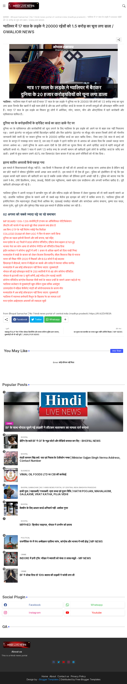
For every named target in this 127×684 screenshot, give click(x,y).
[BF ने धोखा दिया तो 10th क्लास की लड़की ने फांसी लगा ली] (11, 576)
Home (45, 676)
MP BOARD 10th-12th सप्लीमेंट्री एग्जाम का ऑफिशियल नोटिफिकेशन (37, 221)
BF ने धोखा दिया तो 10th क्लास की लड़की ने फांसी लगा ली (47, 575)
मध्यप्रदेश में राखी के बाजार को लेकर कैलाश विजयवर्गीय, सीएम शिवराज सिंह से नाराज (41, 254)
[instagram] (68, 662)
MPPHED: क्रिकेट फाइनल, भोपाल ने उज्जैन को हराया (46, 524)
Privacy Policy (78, 676)
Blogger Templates (49, 679)
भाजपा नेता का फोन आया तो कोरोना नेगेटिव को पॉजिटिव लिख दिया (33, 246)
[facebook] (54, 662)
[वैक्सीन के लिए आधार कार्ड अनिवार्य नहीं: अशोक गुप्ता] (11, 509)
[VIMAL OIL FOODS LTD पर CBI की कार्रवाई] (11, 475)
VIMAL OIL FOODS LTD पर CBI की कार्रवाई (43, 474)
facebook (35, 604)
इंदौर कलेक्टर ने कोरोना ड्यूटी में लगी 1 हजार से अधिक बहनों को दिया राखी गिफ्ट (40, 250)
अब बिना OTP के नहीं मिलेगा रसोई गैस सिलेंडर (24, 229)
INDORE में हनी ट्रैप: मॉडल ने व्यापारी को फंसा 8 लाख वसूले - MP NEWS (55, 558)
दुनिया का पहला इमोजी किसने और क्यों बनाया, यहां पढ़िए (28, 238)
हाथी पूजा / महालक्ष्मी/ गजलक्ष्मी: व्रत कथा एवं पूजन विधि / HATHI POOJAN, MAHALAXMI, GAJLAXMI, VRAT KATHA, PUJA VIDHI (66, 493)
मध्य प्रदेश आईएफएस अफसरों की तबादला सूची (24, 300)
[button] (124, 6)
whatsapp (97, 604)
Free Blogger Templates (88, 679)
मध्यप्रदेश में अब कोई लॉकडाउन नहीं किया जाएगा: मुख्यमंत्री (30, 267)
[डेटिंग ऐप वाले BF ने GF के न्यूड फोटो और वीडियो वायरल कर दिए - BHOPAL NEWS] (11, 441)
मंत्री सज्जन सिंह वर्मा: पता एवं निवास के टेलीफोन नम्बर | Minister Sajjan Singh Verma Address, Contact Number (70, 459)
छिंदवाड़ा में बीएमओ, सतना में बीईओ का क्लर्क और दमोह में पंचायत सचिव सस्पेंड (38, 263)
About (53, 676)
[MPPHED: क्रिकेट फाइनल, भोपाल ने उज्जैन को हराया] (11, 525)
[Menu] (4, 6)
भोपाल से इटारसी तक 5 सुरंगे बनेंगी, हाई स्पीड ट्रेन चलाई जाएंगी (32, 275)
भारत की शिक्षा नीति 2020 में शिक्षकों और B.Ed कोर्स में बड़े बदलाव (33, 258)
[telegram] (73, 662)
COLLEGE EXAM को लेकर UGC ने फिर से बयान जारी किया (31, 233)
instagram (35, 612)
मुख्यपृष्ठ (6, 17)
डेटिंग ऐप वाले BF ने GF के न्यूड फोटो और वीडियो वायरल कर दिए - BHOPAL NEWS (60, 440)
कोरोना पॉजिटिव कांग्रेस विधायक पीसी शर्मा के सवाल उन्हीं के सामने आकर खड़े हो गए (41, 279)
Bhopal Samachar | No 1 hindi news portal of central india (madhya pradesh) (48, 17)
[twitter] (59, 662)
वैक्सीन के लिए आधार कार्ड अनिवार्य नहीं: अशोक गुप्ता (44, 508)
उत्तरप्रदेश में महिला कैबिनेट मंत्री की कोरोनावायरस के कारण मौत (33, 288)
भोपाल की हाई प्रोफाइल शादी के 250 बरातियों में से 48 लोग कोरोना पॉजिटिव (38, 271)
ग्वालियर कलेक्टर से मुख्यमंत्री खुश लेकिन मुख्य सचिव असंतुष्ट (31, 284)
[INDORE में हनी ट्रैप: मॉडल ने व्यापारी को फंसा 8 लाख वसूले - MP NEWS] (11, 559)
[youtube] (64, 662)
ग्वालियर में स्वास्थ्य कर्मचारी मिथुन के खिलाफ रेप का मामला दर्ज (31, 296)
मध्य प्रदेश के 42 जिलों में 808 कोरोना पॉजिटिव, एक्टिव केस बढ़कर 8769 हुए (39, 242)
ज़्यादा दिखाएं (116, 351)
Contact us (63, 676)
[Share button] (65, 319)
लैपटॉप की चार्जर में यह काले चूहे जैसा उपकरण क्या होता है (29, 225)
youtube (97, 612)
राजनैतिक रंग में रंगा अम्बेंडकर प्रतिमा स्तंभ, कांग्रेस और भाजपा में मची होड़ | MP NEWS (61, 541)
